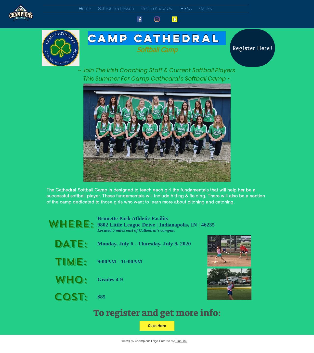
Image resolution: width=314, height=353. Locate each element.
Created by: (167, 341)
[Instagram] (157, 19)
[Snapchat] (174, 19)
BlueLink (181, 341)
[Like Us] (139, 19)
